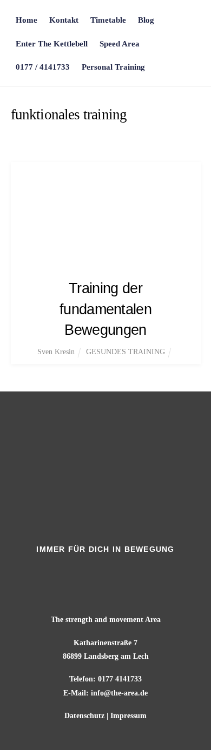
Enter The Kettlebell (52, 43)
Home (26, 19)
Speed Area (120, 43)
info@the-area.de (119, 693)
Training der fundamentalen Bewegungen (105, 309)
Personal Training (113, 66)
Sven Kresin (56, 352)
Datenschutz (84, 716)
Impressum (128, 716)
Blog (146, 19)
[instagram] (122, 571)
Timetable (108, 19)
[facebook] (91, 571)
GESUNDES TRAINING (125, 352)
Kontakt (63, 19)
